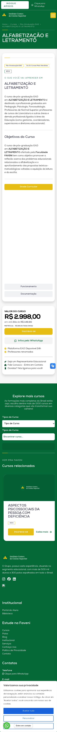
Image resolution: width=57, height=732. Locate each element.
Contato (6, 654)
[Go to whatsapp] (6, 725)
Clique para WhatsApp (39, 5)
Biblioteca (7, 614)
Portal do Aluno (10, 610)
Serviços (6, 644)
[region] (28, 706)
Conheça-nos (9, 647)
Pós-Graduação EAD (29, 24)
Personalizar (28, 718)
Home (4, 24)
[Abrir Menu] (53, 15)
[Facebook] (9, 579)
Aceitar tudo (28, 711)
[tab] (28, 187)
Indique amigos (10, 5)
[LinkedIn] (14, 579)
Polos (5, 634)
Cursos (13, 24)
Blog (4, 637)
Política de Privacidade (14, 650)
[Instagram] (3, 579)
